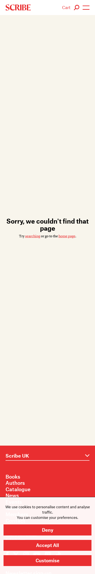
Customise (47, 560)
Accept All (47, 545)
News (12, 495)
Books (13, 477)
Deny (47, 530)
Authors (15, 483)
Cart (66, 7)
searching (32, 236)
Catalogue (18, 489)
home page (67, 236)
